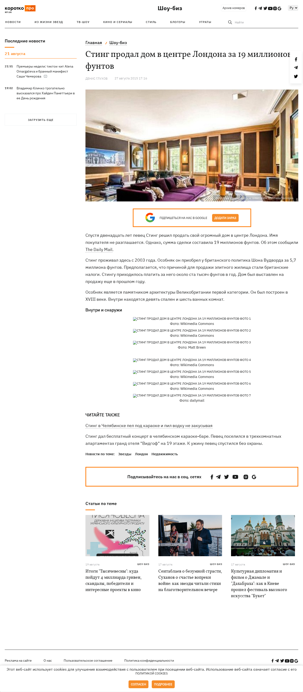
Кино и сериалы (117, 22)
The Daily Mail (98, 249)
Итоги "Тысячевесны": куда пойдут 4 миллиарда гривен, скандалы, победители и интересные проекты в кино (113, 581)
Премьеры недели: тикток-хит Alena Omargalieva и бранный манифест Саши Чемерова (45, 71)
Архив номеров (234, 8)
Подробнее (163, 684)
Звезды (124, 454)
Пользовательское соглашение (88, 660)
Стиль (151, 22)
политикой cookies (151, 673)
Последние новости (25, 41)
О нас (48, 660)
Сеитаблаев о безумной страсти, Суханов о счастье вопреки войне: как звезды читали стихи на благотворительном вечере (190, 581)
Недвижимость (165, 454)
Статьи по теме (101, 503)
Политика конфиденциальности (149, 660)
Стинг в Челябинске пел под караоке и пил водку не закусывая (149, 425)
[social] (212, 476)
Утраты (205, 22)
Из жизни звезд (49, 22)
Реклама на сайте (18, 660)
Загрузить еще (40, 120)
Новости (13, 22)
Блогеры (177, 22)
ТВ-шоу (83, 22)
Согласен (138, 684)
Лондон (141, 454)
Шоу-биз (170, 8)
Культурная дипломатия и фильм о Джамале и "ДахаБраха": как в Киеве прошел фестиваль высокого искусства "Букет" (259, 584)
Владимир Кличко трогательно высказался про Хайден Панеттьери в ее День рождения (46, 93)
